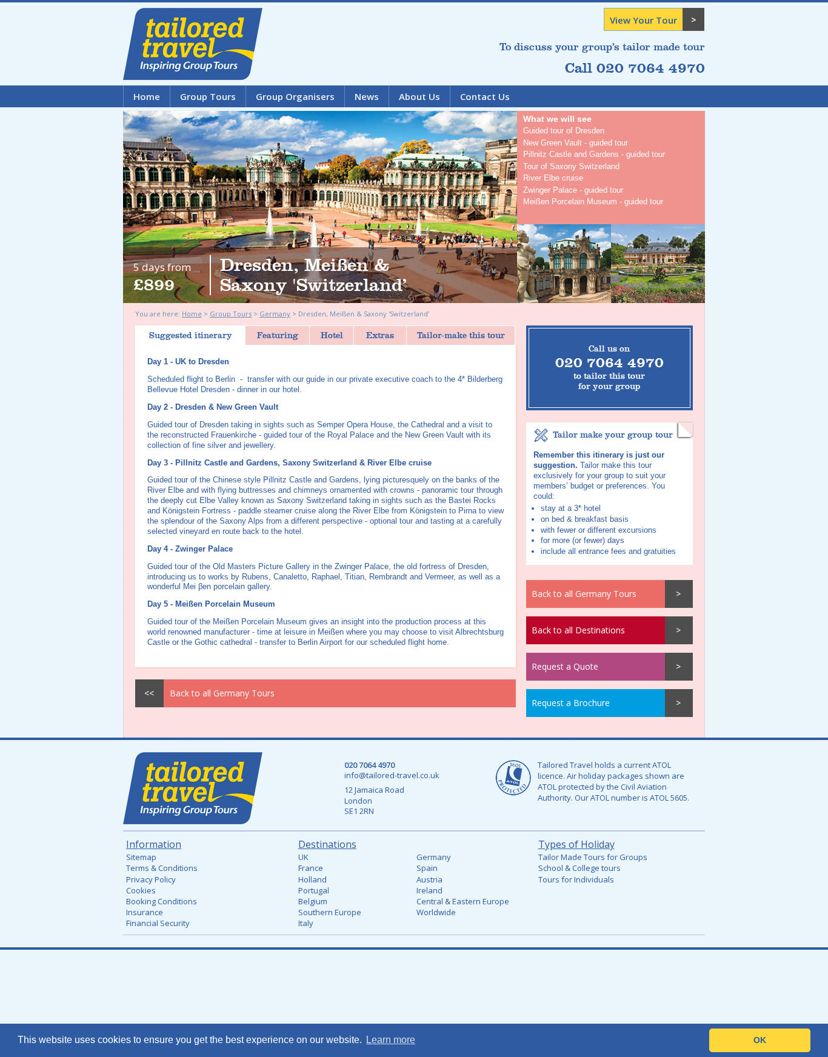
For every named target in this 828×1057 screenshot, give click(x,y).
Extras (380, 335)
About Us (419, 96)
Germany (274, 313)
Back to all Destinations (578, 630)
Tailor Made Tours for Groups (592, 857)
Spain (427, 867)
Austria (429, 879)
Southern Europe (329, 912)
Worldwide (436, 912)
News (367, 96)
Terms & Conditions (162, 867)
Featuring (277, 335)
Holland (312, 879)
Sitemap (141, 857)
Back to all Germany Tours (584, 593)
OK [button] (759, 1040)
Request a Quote (565, 666)
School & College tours (579, 867)
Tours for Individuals (576, 879)
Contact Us (485, 96)
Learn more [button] (390, 1040)
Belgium (312, 901)
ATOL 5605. (669, 797)
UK (303, 857)
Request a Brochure (571, 703)
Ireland (429, 890)
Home (146, 96)
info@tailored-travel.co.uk (391, 775)
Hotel (332, 335)
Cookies (141, 890)
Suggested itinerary (190, 335)
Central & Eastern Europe (462, 901)
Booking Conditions (161, 901)
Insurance (144, 912)
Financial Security (158, 923)
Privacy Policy (151, 879)
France (310, 867)
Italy (305, 923)
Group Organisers (295, 96)
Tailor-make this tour (461, 335)
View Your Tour (643, 20)
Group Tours (208, 96)
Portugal (313, 890)
